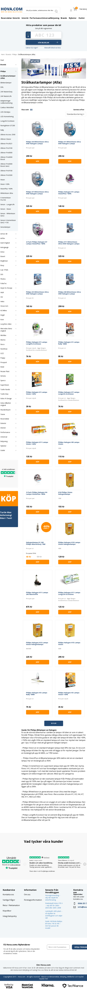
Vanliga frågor (9, 900)
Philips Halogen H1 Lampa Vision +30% (36, 393)
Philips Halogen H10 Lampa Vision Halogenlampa (69, 543)
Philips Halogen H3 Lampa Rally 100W (36, 694)
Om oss (27, 894)
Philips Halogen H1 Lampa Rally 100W (68, 343)
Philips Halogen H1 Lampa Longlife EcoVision (36, 343)
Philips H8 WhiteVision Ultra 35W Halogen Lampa (69, 293)
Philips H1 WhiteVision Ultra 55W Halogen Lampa (69, 143)
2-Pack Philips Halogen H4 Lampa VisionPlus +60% (36, 493)
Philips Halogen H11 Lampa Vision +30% (37, 443)
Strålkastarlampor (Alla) (26, 54)
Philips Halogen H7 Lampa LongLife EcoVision (68, 393)
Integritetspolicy (10, 916)
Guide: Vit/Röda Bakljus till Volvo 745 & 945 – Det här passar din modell (53, 924)
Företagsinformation (33, 900)
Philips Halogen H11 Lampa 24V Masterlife (37, 593)
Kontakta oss (8, 894)
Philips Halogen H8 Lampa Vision (68, 443)
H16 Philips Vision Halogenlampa (65, 493)
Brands (8, 54)
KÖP (37, 161)
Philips (14, 54)
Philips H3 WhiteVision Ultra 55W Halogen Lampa (37, 293)
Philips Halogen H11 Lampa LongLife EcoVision (69, 593)
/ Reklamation (13, 905)
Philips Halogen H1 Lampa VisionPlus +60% (68, 193)
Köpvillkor (7, 910)
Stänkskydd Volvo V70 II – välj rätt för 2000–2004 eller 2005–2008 (54, 905)
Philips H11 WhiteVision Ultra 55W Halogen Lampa (68, 243)
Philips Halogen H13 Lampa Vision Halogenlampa (37, 643)
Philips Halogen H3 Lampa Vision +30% (68, 694)
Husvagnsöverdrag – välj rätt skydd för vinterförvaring (52, 897)
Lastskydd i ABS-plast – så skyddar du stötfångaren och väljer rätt (53, 914)
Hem (3, 54)
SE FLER (53, 723)
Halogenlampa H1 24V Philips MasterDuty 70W (35, 543)
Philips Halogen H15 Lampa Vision (69, 643)
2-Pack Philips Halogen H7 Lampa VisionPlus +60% (36, 243)
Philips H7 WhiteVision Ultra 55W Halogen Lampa (37, 193)
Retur (5, 905)
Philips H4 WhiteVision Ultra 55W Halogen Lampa (37, 143)
